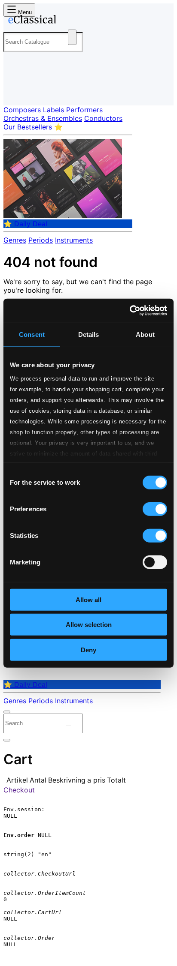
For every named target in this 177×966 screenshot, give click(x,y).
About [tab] (145, 334)
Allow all (88, 599)
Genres (14, 240)
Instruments (74, 240)
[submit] (68, 725)
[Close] (6, 712)
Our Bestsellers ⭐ (33, 127)
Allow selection (89, 624)
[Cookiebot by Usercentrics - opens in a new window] (129, 310)
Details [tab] (88, 334)
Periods (40, 240)
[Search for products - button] (72, 37)
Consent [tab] (32, 334)
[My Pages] (15, 92)
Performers (84, 109)
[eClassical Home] (87, 21)
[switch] (155, 509)
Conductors (103, 118)
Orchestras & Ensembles (42, 118)
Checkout (19, 790)
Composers (22, 109)
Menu (24, 12)
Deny (88, 649)
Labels (53, 109)
